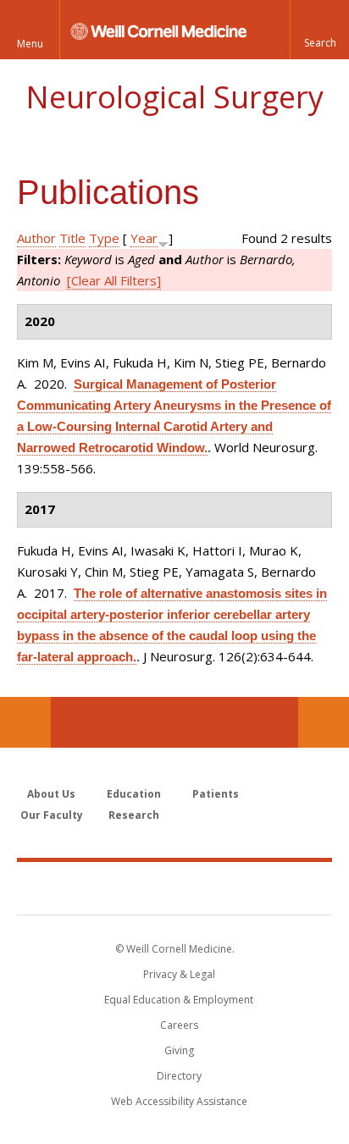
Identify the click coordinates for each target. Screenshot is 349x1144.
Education (134, 794)
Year (144, 237)
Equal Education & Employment (178, 999)
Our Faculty (51, 815)
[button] (319, 29)
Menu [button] (30, 43)
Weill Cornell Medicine (174, 887)
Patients (215, 794)
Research (133, 815)
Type (104, 237)
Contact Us (323, 722)
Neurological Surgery (174, 97)
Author (36, 237)
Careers (179, 1025)
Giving (179, 1050)
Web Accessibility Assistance (179, 1101)
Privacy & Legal (179, 974)
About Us (51, 794)
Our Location (25, 722)
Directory (179, 1076)
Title (72, 237)
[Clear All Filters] (114, 280)
